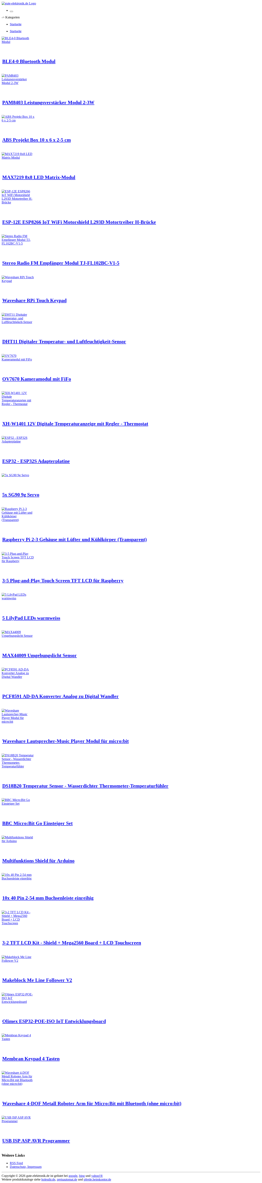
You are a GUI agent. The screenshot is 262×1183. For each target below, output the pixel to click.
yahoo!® (97, 1175)
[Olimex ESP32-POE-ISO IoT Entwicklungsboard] (18, 1001)
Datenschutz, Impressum (26, 1166)
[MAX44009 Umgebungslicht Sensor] (18, 635)
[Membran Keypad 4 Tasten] (18, 1039)
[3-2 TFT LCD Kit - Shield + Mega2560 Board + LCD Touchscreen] (18, 923)
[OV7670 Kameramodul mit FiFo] (18, 359)
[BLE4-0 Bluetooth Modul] (18, 42)
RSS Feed (16, 1163)
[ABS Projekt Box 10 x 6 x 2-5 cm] (18, 120)
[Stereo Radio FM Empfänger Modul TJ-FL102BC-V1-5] (18, 243)
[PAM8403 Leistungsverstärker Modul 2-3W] (18, 83)
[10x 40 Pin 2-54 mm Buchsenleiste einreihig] (18, 878)
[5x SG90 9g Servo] (15, 475)
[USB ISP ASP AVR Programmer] (18, 1121)
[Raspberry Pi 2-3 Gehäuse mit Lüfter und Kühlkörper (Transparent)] (18, 520)
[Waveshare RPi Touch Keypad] (18, 281)
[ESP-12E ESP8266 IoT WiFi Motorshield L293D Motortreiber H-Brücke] (18, 202)
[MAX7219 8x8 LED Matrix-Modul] (18, 157)
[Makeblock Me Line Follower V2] (18, 960)
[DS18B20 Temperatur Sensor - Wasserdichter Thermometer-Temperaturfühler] (18, 766)
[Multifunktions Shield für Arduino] (18, 841)
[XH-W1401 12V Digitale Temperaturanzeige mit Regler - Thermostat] (18, 404)
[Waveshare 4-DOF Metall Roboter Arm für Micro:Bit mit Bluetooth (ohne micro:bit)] (18, 1083)
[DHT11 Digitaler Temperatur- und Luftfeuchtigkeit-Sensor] (18, 322)
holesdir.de (48, 1179)
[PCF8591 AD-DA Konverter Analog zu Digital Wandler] (18, 677)
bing (82, 1175)
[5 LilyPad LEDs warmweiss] (18, 598)
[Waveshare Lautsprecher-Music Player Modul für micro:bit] (18, 721)
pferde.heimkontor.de (97, 1179)
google (73, 1175)
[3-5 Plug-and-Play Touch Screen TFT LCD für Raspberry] (18, 561)
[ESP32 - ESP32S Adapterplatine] (18, 441)
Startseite (15, 24)
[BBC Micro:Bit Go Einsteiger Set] (18, 803)
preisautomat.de (67, 1179)
